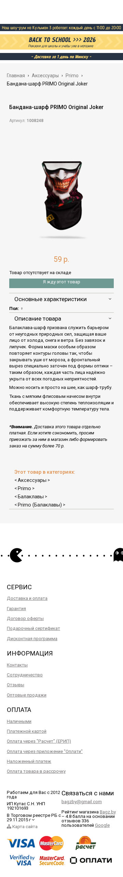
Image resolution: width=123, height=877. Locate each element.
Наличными (19, 721)
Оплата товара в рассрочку (36, 771)
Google (102, 825)
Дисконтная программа (32, 638)
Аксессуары (32, 480)
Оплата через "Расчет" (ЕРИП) (39, 741)
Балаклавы (31, 497)
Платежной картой (26, 731)
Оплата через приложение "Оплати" (45, 751)
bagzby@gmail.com (82, 801)
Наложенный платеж (29, 761)
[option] (61, 186)
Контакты (17, 664)
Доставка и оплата (27, 598)
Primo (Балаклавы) (40, 505)
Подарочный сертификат (33, 628)
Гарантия (16, 608)
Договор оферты (25, 618)
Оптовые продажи (26, 695)
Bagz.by (108, 811)
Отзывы (15, 684)
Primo (24, 488)
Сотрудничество (25, 674)
